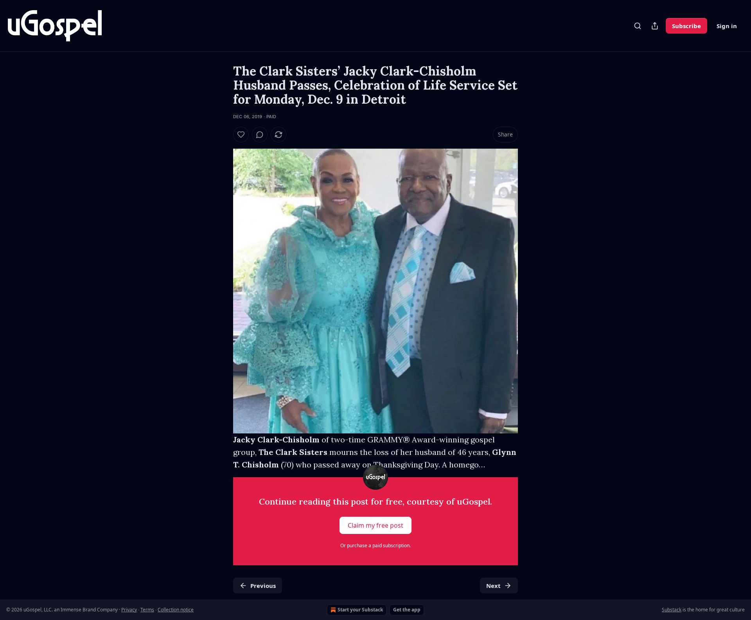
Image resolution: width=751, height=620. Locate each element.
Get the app (406, 609)
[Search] (637, 26)
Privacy (129, 609)
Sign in (727, 26)
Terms (147, 609)
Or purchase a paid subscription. (375, 545)
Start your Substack (360, 609)
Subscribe (686, 26)
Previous (263, 585)
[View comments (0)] (260, 134)
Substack (671, 609)
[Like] (241, 134)
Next (493, 585)
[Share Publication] (655, 26)
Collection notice (176, 609)
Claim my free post (375, 525)
